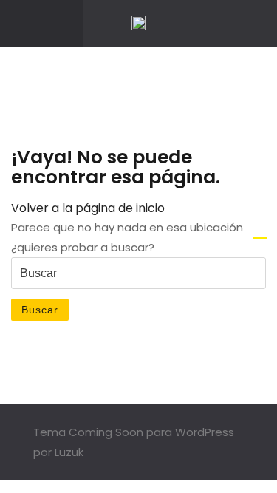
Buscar (39, 310)
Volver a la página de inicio (88, 208)
